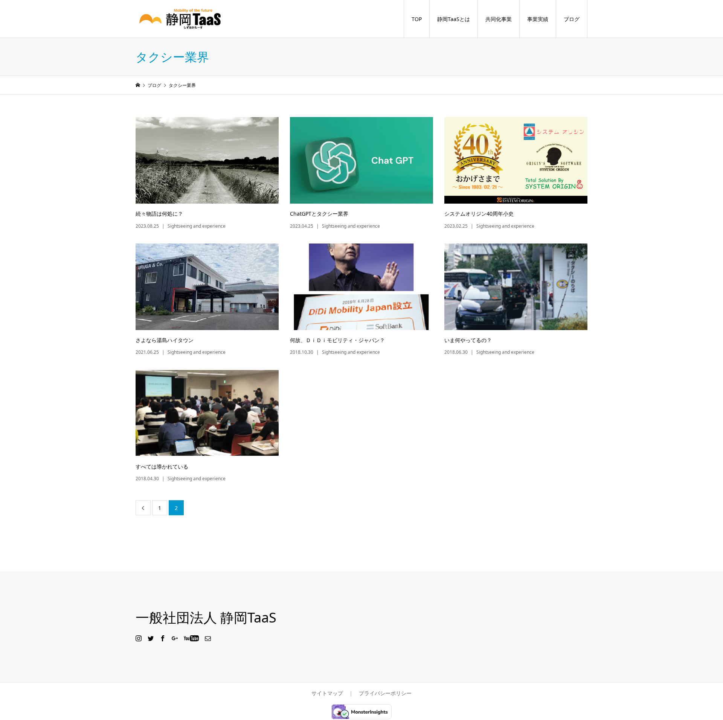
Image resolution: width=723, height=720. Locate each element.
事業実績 (537, 19)
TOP (417, 19)
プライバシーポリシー (385, 693)
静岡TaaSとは (453, 19)
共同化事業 (498, 19)
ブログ (572, 19)
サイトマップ (327, 693)
